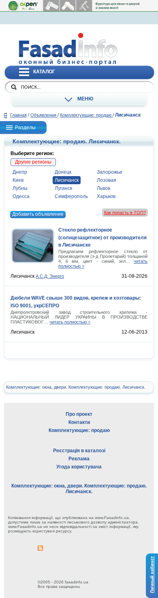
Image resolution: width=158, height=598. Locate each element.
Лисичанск (67, 180)
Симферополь (71, 196)
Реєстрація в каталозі (79, 450)
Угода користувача (79, 467)
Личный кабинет (151, 574)
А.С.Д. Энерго (50, 276)
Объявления (44, 115)
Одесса (21, 196)
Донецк (63, 172)
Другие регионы (33, 162)
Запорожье (109, 172)
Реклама (79, 459)
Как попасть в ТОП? (125, 212)
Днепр (20, 172)
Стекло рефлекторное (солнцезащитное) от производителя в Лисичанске (102, 237)
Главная (18, 115)
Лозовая (106, 180)
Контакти (79, 422)
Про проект (79, 414)
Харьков (106, 196)
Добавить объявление (38, 214)
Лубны (20, 188)
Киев (18, 180)
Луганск (63, 188)
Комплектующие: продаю (86, 115)
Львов (103, 188)
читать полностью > (69, 321)
